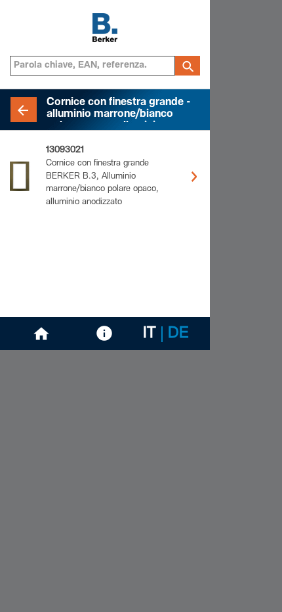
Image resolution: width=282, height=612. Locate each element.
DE (178, 334)
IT (149, 334)
